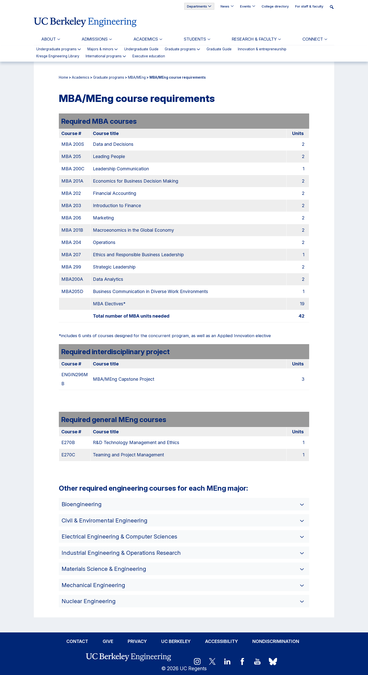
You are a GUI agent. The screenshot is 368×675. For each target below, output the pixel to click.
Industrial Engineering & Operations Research (121, 552)
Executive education (148, 56)
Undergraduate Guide (141, 49)
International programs (104, 56)
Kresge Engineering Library (57, 56)
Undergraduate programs (56, 49)
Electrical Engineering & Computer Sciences (119, 536)
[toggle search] (333, 7)
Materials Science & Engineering (104, 568)
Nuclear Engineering (89, 601)
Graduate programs (180, 49)
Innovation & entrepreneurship (262, 49)
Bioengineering (82, 504)
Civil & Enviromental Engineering (104, 520)
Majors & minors (100, 49)
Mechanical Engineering (93, 585)
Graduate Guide (219, 49)
